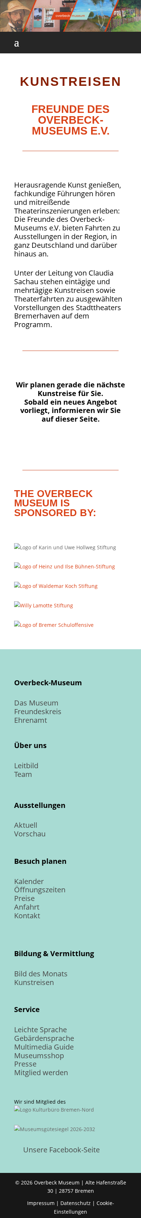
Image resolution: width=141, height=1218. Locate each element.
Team (23, 774)
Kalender (29, 881)
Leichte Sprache (40, 1029)
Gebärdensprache (44, 1038)
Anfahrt (26, 907)
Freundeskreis (37, 711)
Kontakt (27, 915)
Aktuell (25, 825)
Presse (25, 1064)
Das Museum (36, 703)
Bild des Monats (41, 974)
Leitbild (26, 765)
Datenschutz (75, 1203)
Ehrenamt (30, 720)
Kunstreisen (34, 982)
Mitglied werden (41, 1072)
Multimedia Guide (44, 1047)
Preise (24, 898)
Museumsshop (39, 1055)
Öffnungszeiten (39, 889)
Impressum (41, 1203)
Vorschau (30, 834)
